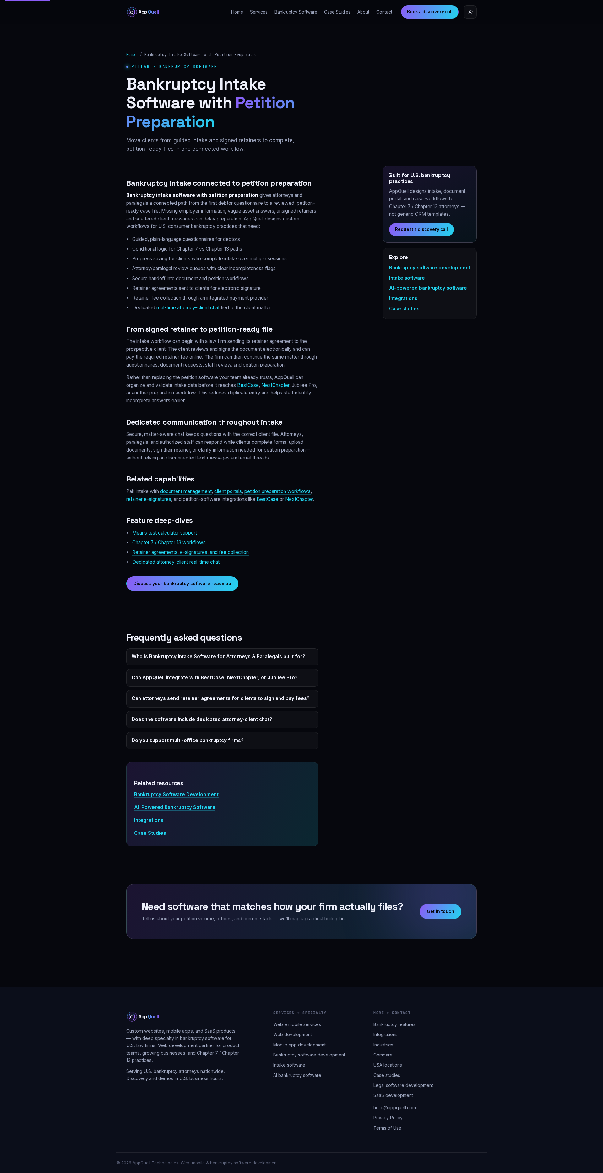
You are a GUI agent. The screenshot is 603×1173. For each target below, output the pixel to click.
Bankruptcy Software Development (176, 794)
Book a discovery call (430, 11)
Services (259, 11)
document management (186, 491)
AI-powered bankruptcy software (428, 288)
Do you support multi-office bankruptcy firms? (188, 740)
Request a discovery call (421, 229)
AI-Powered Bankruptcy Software (174, 807)
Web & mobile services (297, 1024)
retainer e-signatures (148, 499)
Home (237, 11)
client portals (228, 491)
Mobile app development (299, 1044)
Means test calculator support (164, 533)
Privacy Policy (388, 1117)
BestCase (248, 385)
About (363, 11)
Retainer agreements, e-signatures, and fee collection (190, 552)
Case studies (404, 309)
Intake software (407, 278)
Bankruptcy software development (429, 267)
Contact (384, 11)
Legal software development (403, 1085)
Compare (383, 1054)
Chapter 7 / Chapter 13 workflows (169, 543)
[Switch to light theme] (470, 12)
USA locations (387, 1064)
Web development (292, 1034)
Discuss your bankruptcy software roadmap (182, 583)
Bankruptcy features (394, 1024)
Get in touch (440, 911)
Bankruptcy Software (295, 11)
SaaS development (393, 1095)
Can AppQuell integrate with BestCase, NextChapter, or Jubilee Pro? (215, 678)
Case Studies (337, 11)
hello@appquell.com (394, 1107)
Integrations (148, 820)
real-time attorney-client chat (188, 308)
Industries (383, 1044)
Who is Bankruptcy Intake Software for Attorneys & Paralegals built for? (218, 657)
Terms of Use (387, 1128)
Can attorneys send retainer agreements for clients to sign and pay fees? (221, 698)
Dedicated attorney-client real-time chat (176, 562)
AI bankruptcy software (297, 1075)
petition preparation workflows (277, 491)
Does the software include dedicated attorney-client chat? (202, 719)
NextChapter (275, 385)
